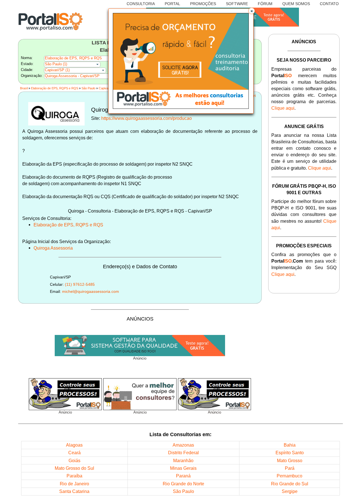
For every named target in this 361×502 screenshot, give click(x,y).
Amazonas (183, 444)
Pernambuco (289, 475)
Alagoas (74, 444)
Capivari (104, 88)
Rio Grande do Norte (183, 483)
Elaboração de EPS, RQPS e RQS (54, 88)
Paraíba (74, 475)
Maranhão (183, 460)
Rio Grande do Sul (289, 483)
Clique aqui (282, 108)
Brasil (24, 88)
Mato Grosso (289, 460)
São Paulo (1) (56, 64)
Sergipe (290, 491)
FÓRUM (265, 3)
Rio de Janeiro (74, 483)
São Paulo (88, 88)
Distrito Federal (183, 452)
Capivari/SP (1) (57, 70)
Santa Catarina (74, 491)
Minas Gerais (183, 468)
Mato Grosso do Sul (74, 468)
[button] (251, 11)
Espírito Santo (290, 452)
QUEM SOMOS (296, 3)
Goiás (74, 460)
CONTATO (329, 3)
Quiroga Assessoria (53, 247)
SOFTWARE (237, 3)
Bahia (290, 444)
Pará (289, 468)
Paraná (183, 475)
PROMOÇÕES (203, 3)
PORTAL (172, 3)
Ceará (74, 452)
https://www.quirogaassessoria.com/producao (146, 118)
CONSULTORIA (141, 3)
